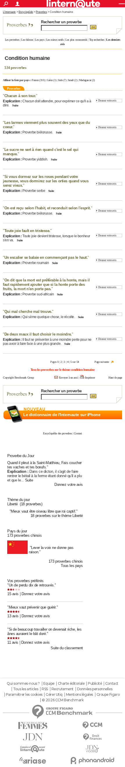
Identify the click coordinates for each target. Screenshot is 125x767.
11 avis (12, 642)
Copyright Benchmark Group (18, 377)
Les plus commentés (76, 39)
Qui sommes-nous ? (23, 684)
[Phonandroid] (92, 760)
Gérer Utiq (54, 695)
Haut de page (115, 377)
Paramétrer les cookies (24, 695)
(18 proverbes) (31, 504)
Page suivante (101, 361)
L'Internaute (9, 11)
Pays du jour (17, 531)
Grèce (50, 80)
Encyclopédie (26, 11)
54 (77, 361)
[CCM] (92, 725)
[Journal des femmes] (33, 725)
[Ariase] (33, 760)
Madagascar (85, 80)
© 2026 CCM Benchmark (63, 700)
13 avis (13, 616)
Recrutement (62, 689)
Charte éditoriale (71, 684)
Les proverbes (12, 39)
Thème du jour (18, 499)
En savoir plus (109, 421)
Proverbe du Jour (20, 456)
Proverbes (41, 11)
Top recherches (96, 39)
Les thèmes (27, 39)
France (35, 80)
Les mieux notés (55, 39)
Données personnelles (94, 689)
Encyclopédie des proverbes (57, 433)
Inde (60, 80)
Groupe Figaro (108, 695)
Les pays (39, 39)
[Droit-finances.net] (92, 737)
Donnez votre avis (107, 100)
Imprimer (90, 377)
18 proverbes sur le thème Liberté (57, 515)
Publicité (95, 684)
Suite (15, 105)
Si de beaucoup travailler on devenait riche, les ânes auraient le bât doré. (44, 631)
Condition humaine (61, 11)
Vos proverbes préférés (25, 581)
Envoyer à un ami (68, 377)
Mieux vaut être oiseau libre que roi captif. (43, 511)
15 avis (13, 594)
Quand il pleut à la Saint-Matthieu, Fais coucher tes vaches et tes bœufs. (44, 465)
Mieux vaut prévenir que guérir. (33, 607)
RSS (45, 689)
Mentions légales (79, 695)
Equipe (48, 684)
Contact (78, 433)
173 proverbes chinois (24, 535)
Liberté (12, 504)
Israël (70, 80)
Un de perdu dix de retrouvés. (32, 585)
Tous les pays (72, 565)
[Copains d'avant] (33, 748)
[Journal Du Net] (33, 737)
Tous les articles (25, 689)
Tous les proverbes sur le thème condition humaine (62, 369)
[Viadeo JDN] (92, 748)
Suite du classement (67, 648)
